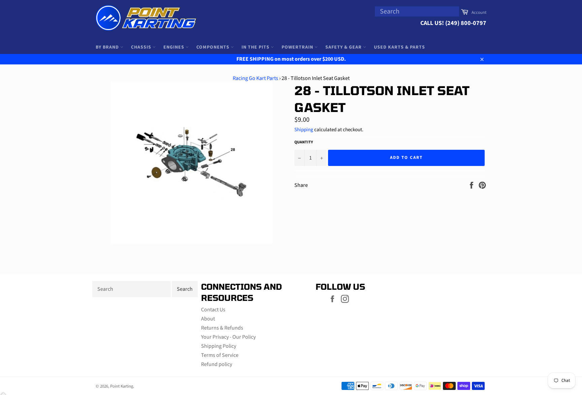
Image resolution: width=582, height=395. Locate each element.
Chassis (142, 47)
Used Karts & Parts (399, 47)
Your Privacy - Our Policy (228, 337)
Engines (174, 47)
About (208, 318)
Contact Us (213, 309)
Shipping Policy (218, 346)
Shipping (303, 129)
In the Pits (256, 47)
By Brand (108, 47)
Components (213, 47)
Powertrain (298, 47)
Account (479, 12)
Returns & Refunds (222, 328)
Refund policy (216, 364)
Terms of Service (219, 355)
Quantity (303, 142)
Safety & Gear (344, 47)
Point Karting (121, 386)
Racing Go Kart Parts (255, 78)
